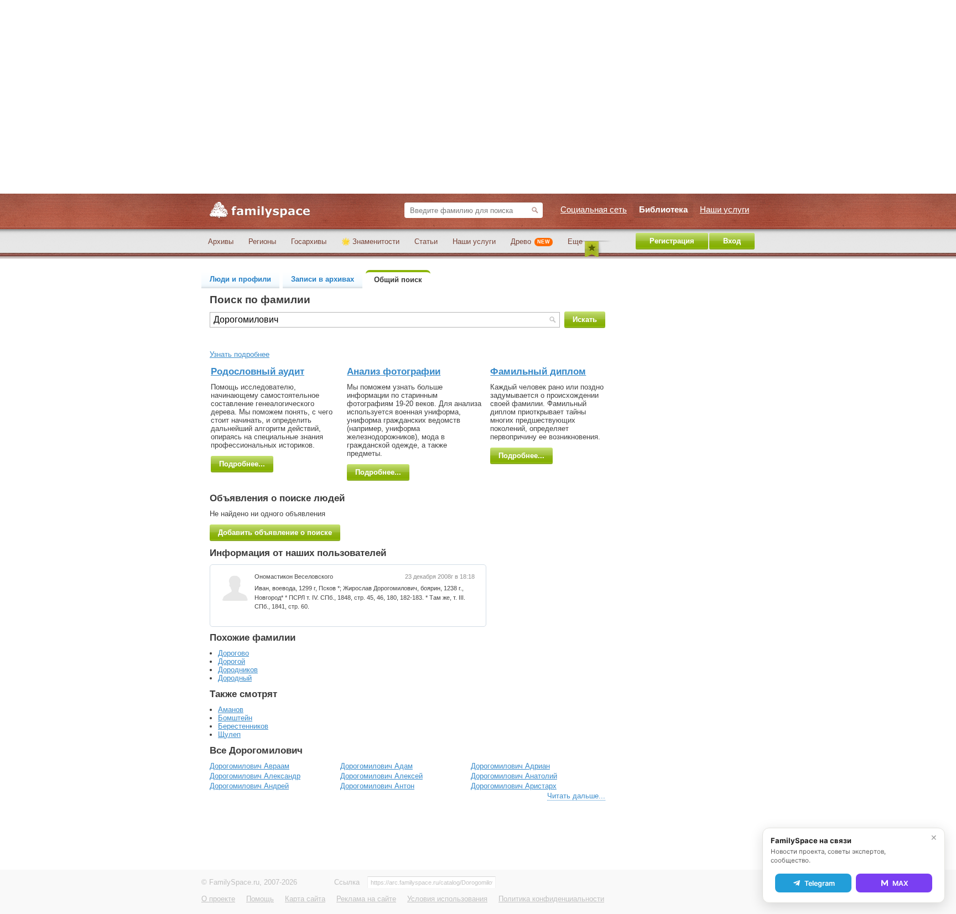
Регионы (262, 241)
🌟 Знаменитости (370, 241)
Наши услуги (474, 241)
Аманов (230, 709)
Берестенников (243, 726)
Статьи (426, 241)
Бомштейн (235, 718)
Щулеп (229, 734)
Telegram (819, 883)
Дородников (238, 670)
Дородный (235, 678)
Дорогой (231, 661)
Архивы (220, 241)
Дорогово (233, 653)
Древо (530, 241)
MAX (900, 883)
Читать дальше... (576, 796)
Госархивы (308, 241)
